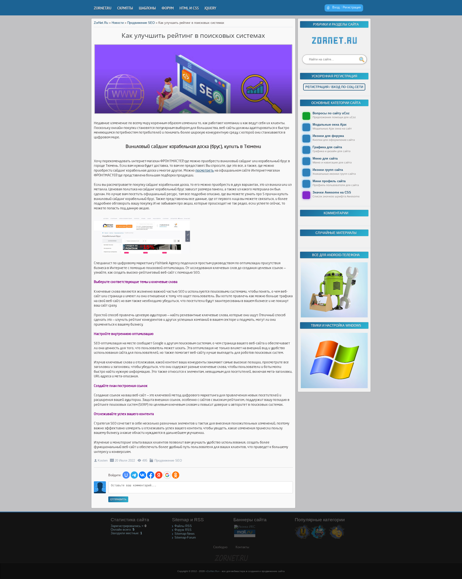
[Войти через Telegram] (134, 475)
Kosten (103, 460)
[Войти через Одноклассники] (175, 475)
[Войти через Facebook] (150, 475)
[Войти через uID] (126, 475)
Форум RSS (183, 530)
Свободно (220, 547)
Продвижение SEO (168, 460)
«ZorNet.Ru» (212, 571)
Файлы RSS (183, 526)
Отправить (118, 499)
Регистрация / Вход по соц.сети (334, 87)
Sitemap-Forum (185, 537)
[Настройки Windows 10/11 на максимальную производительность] (334, 387)
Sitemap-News (184, 533)
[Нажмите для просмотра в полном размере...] (144, 254)
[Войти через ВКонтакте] (142, 475)
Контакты (242, 547)
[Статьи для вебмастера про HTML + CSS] (318, 538)
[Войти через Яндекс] (158, 475)
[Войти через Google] (167, 475)
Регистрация (352, 7)
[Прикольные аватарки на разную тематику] (337, 538)
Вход (336, 7)
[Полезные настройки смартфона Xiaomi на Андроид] (334, 316)
